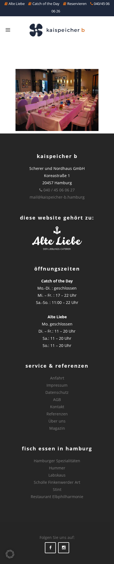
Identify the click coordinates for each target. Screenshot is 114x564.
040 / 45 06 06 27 (58, 190)
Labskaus (57, 475)
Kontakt (57, 406)
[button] (10, 554)
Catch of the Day (45, 3)
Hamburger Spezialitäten (57, 460)
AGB (57, 399)
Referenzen (57, 413)
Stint (57, 489)
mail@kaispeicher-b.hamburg (57, 197)
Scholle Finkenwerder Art (57, 482)
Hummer (57, 468)
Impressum (57, 385)
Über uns (57, 421)
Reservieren (76, 3)
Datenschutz (57, 392)
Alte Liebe (16, 3)
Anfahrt (57, 378)
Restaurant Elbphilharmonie (57, 496)
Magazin (57, 428)
